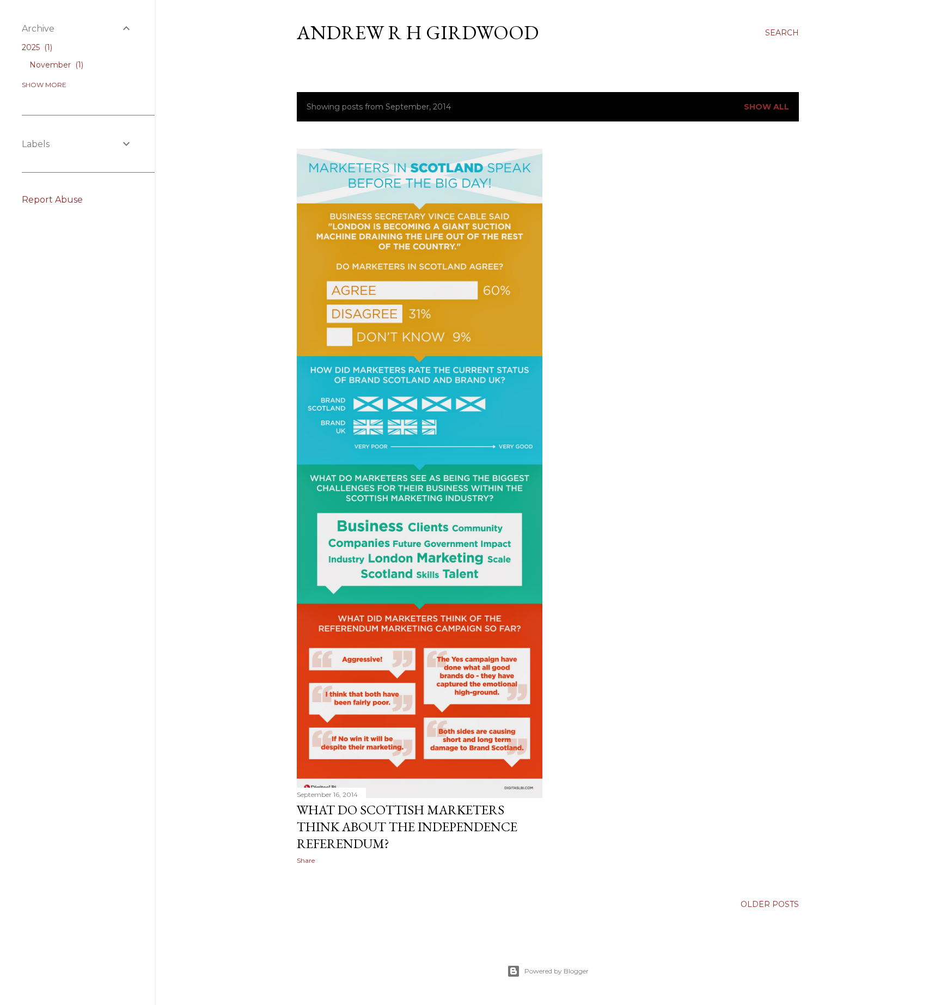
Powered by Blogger (556, 971)
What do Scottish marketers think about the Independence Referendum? (407, 826)
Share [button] (306, 860)
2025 (36, 47)
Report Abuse (52, 199)
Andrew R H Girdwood (418, 32)
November (55, 65)
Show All (766, 107)
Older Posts (770, 904)
